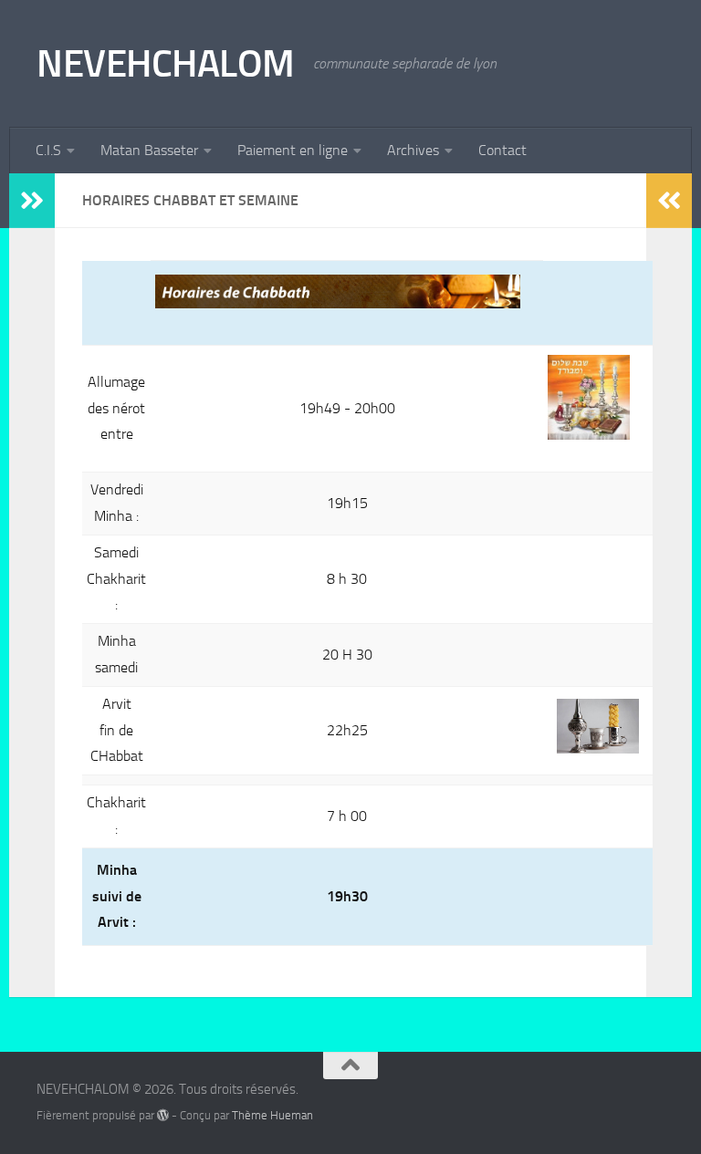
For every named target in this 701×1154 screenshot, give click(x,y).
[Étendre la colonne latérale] (32, 200)
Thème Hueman (272, 1115)
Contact (502, 150)
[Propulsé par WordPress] (163, 1115)
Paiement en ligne (292, 150)
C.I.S (48, 150)
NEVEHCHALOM (166, 64)
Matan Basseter (149, 150)
